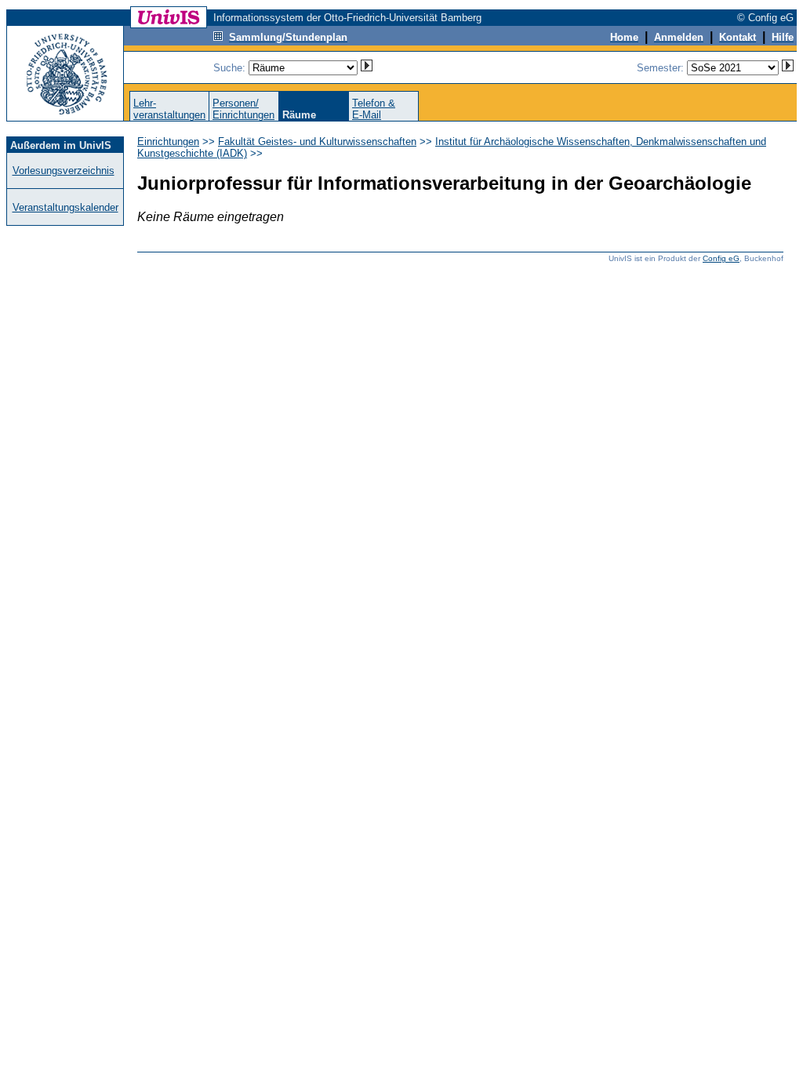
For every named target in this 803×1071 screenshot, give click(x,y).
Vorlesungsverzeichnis (63, 170)
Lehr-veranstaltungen (169, 109)
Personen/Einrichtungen (243, 109)
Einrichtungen (168, 141)
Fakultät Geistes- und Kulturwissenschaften (317, 141)
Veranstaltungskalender (65, 207)
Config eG (721, 258)
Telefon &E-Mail (373, 109)
